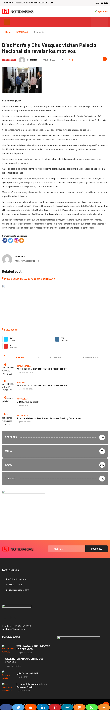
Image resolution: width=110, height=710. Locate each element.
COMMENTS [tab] (90, 357)
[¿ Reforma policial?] (8, 675)
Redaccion (32, 60)
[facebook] (95, 22)
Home (8, 32)
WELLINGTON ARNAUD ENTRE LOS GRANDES (34, 3)
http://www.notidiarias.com (27, 261)
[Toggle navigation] (6, 22)
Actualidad (22, 399)
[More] (21, 240)
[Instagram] (16, 240)
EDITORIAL (21, 382)
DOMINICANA (22, 32)
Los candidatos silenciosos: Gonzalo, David (32, 686)
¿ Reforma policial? (28, 401)
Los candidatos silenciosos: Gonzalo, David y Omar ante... (49, 418)
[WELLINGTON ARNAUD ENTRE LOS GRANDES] (8, 649)
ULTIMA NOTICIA (24, 366)
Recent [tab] (21, 357)
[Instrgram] (104, 22)
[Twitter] (99, 22)
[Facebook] (4, 240)
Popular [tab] (55, 357)
